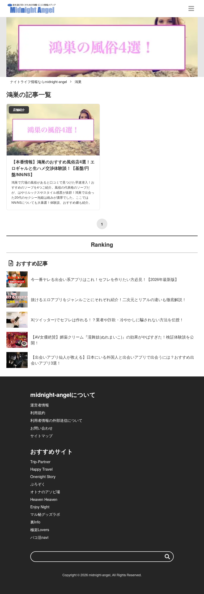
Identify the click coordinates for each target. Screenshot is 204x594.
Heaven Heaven (43, 499)
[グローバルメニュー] (191, 8)
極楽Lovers (39, 529)
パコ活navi (39, 537)
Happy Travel (41, 469)
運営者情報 (39, 404)
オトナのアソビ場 (45, 491)
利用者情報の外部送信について (56, 420)
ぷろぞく (37, 484)
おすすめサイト (51, 451)
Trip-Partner (40, 461)
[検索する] (167, 556)
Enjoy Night (39, 506)
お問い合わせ (41, 428)
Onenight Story (43, 476)
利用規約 (37, 412)
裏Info (35, 521)
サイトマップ (41, 435)
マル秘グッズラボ (45, 514)
